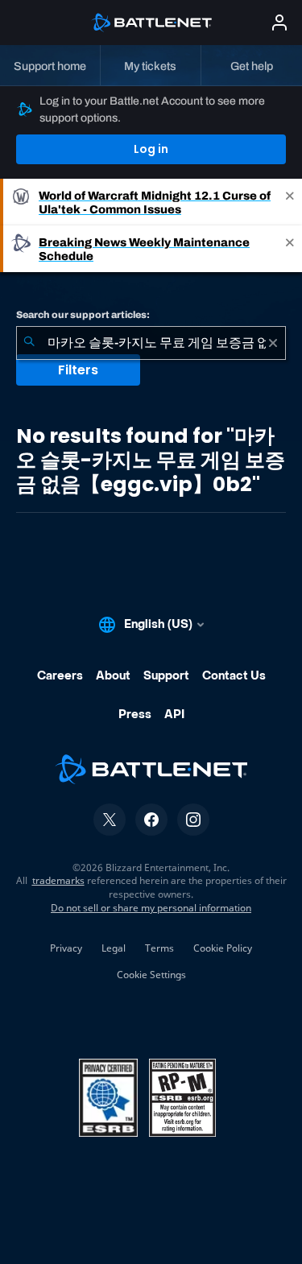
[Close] (290, 202)
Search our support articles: (83, 314)
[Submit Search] (29, 343)
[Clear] (273, 343)
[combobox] (151, 343)
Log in (151, 149)
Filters (78, 370)
